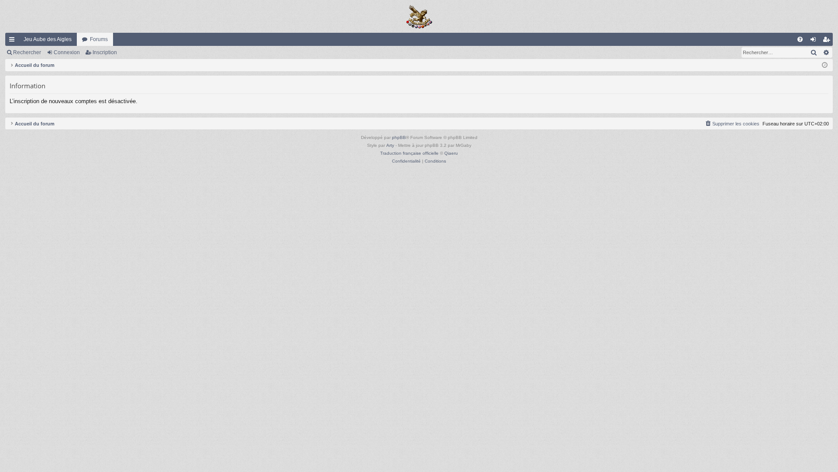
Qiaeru (451, 153)
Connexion (67, 52)
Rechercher (27, 52)
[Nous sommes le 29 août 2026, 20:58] (825, 65)
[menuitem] (800, 39)
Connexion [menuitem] (815, 41)
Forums (99, 39)
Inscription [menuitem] (828, 41)
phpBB (399, 137)
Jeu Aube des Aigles (48, 39)
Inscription (105, 52)
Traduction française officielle (409, 153)
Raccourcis (13, 41)
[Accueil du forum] (419, 16)
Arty (390, 145)
